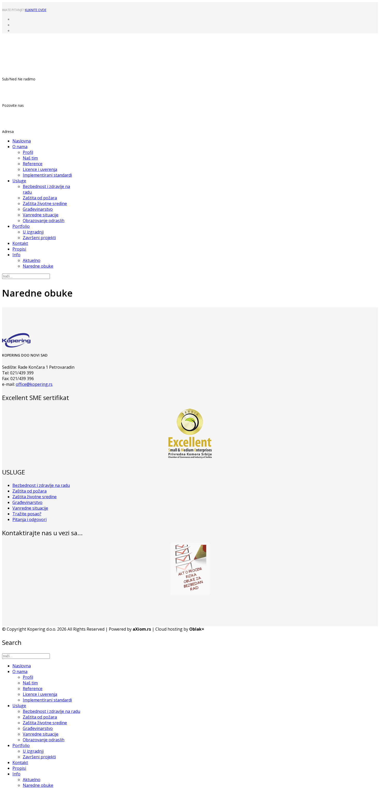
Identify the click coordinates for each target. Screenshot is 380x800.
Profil (28, 152)
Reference (32, 164)
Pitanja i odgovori (29, 519)
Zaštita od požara (40, 198)
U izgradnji (33, 232)
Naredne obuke (38, 266)
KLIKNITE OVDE (35, 10)
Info (16, 255)
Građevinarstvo (38, 209)
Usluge (19, 181)
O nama (19, 146)
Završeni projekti (39, 237)
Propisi (19, 249)
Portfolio (21, 226)
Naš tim (30, 158)
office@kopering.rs (34, 384)
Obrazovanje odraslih (43, 220)
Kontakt (20, 243)
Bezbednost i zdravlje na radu (41, 485)
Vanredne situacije (40, 215)
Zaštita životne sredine (45, 203)
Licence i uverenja (40, 169)
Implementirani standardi (47, 175)
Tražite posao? (26, 514)
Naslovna (21, 141)
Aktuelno (31, 260)
